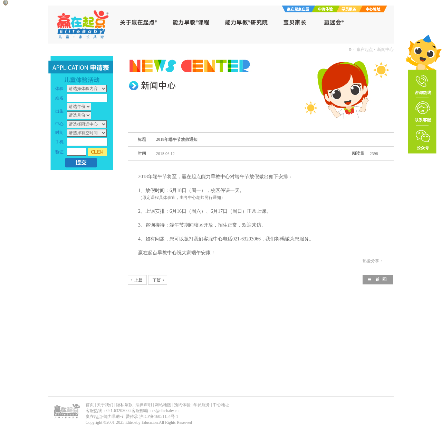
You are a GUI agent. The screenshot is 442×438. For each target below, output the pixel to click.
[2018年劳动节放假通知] (137, 280)
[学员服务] (351, 10)
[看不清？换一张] (97, 152)
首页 (90, 404)
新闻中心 (385, 49)
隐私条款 (124, 404)
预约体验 (182, 404)
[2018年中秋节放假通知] (157, 280)
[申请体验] (327, 10)
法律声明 (143, 404)
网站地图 (163, 404)
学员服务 (201, 404)
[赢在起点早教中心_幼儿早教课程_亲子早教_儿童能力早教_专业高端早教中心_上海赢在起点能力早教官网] (83, 42)
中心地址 (221, 404)
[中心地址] (375, 10)
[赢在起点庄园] (298, 10)
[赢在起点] (350, 49)
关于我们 (105, 404)
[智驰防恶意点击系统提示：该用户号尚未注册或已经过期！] (5, 4)
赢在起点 (364, 49)
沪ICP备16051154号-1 (158, 416)
